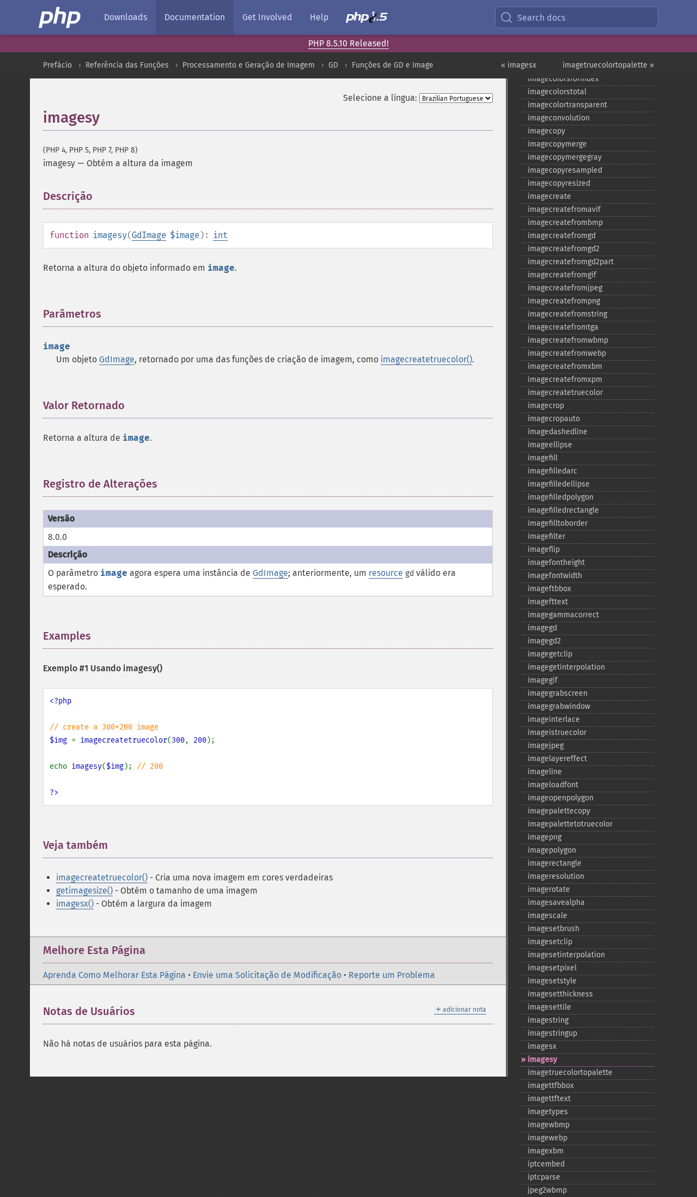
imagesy (542, 1059)
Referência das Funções (127, 65)
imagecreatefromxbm (565, 366)
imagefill (543, 458)
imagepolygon (552, 850)
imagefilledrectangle (563, 510)
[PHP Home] (60, 17)
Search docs (541, 18)
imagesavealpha (556, 902)
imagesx (542, 1046)
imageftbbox (549, 588)
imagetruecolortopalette (570, 1072)
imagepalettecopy (559, 811)
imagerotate (549, 889)
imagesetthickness (560, 994)
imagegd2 (544, 641)
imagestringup (552, 1033)
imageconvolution (559, 118)
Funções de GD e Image (392, 65)
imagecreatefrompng (564, 301)
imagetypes (548, 1111)
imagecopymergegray (565, 157)
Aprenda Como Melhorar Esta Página (114, 975)
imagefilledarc (552, 471)
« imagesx (518, 65)
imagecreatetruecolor (565, 392)
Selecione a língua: (380, 98)
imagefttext (548, 601)
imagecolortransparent (567, 105)
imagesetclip (550, 941)
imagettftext (549, 1098)
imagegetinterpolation (566, 667)
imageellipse (550, 444)
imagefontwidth (555, 575)
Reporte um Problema (391, 975)
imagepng (544, 837)
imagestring (548, 1020)
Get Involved (267, 17)
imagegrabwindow (559, 706)
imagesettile (549, 1007)
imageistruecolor (557, 732)
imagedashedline (558, 431)
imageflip (544, 549)
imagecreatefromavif (564, 209)
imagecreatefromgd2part (571, 261)
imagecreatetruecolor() (426, 359)
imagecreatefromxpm (565, 379)
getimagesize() (84, 890)
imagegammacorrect (563, 614)
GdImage (149, 235)
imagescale (547, 915)
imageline (545, 771)
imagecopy (546, 131)
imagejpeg (546, 745)
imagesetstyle (552, 981)
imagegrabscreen (558, 693)
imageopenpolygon (561, 798)
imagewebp (547, 1138)
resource (386, 573)
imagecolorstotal (557, 91)
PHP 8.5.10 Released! (348, 43)
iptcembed (546, 1164)
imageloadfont (553, 784)
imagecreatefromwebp (567, 353)
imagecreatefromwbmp (568, 340)
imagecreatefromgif (562, 274)
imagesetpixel (552, 968)
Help (319, 17)
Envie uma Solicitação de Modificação (267, 975)
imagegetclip (550, 654)
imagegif (543, 680)
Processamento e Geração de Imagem (248, 65)
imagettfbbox (551, 1085)
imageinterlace (554, 719)
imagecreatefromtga (563, 327)
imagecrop (546, 405)
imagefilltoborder (558, 523)
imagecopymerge (557, 144)
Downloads (125, 17)
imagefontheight (556, 562)
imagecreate (549, 196)
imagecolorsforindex (563, 78)
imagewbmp (549, 1124)
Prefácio (57, 65)
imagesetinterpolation (566, 954)
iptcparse (544, 1177)
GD (333, 65)
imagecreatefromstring (567, 314)
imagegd (542, 628)
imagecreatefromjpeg (565, 288)
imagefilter (546, 536)
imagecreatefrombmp (565, 222)
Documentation (194, 17)
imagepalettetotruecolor (570, 824)
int (220, 235)
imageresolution (556, 876)
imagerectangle (555, 863)
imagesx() (75, 903)
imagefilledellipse (559, 484)
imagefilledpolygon (561, 497)
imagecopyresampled (565, 170)
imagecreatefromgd (562, 235)
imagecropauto (554, 418)
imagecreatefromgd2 (564, 248)
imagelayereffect (557, 758)
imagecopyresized (559, 183)
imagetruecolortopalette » (608, 65)
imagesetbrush (553, 928)
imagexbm (546, 1151)
